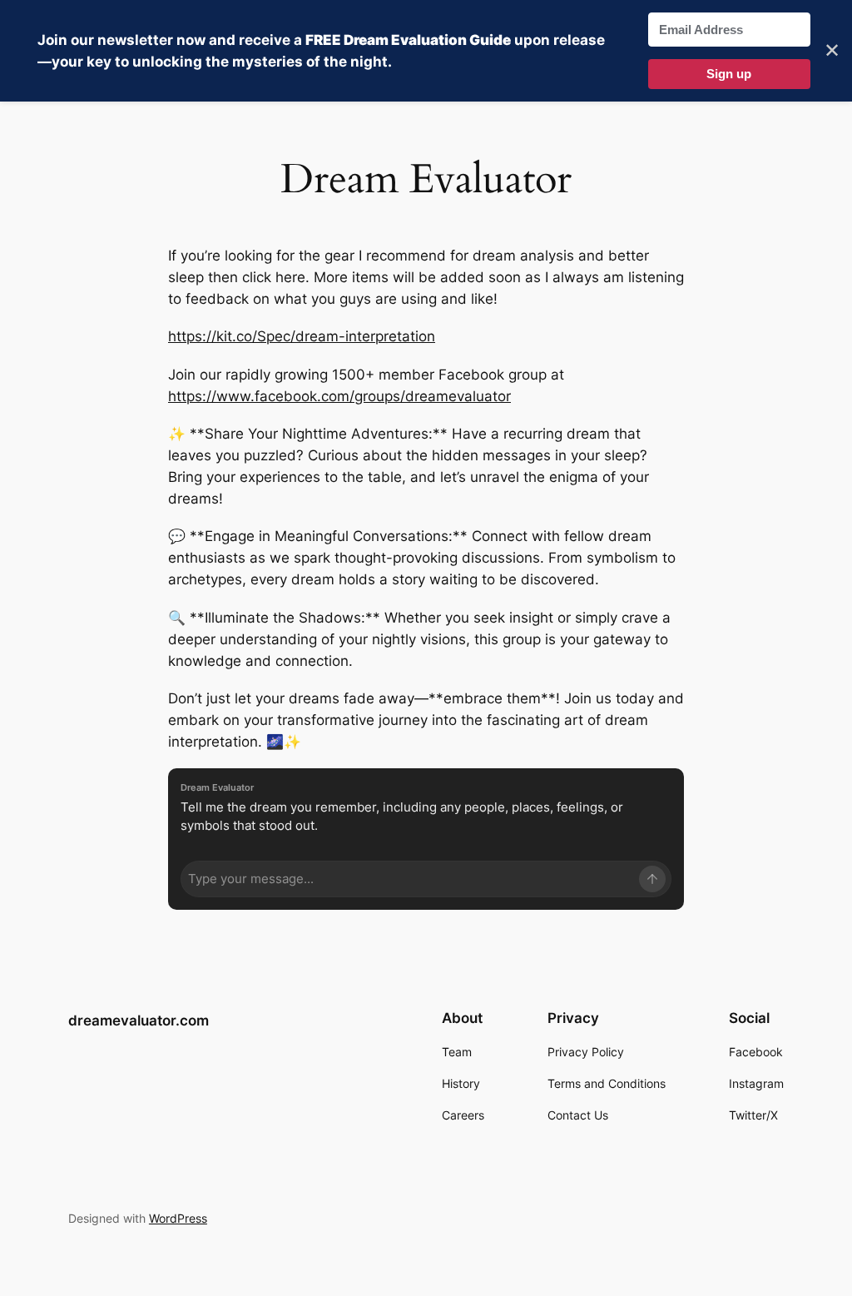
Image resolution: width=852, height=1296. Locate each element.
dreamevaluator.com (138, 1020)
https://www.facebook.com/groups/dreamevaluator (339, 396)
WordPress (178, 1218)
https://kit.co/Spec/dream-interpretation (301, 336)
